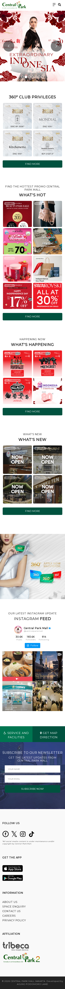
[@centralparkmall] (18, 630)
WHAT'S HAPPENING (12, 353)
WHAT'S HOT (9, 203)
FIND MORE (32, 163)
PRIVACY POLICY (14, 920)
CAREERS (9, 915)
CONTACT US (11, 911)
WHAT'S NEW (9, 448)
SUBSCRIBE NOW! (32, 788)
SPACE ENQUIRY (14, 906)
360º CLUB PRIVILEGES (13, 105)
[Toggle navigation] (54, 4)
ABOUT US (10, 902)
